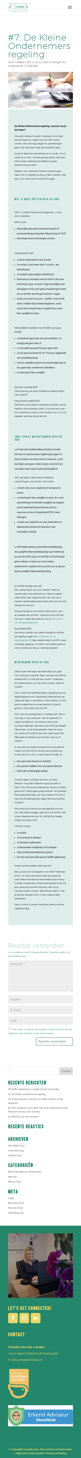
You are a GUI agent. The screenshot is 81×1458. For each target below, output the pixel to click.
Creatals (20, 62)
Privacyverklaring (56, 1453)
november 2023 (16, 1150)
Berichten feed (16, 1203)
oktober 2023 (14, 1155)
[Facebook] (13, 1318)
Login (11, 1198)
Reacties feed (15, 1208)
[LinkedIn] (35, 1318)
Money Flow (14, 1181)
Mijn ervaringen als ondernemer (24, 1171)
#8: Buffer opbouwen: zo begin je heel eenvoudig (33, 1089)
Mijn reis (12, 1177)
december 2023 (16, 1145)
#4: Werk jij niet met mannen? (23, 1116)
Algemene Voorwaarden (30, 1453)
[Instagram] (24, 1318)
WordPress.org (15, 1213)
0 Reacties (31, 65)
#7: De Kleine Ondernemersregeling (26, 1094)
